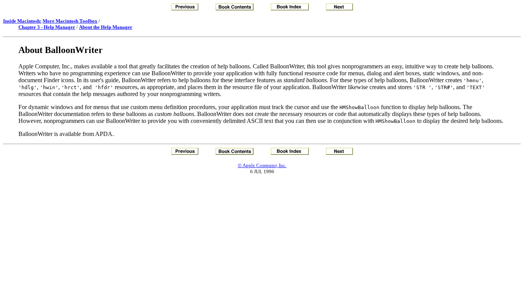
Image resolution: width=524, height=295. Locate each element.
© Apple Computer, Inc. (262, 165)
